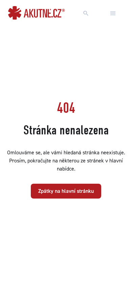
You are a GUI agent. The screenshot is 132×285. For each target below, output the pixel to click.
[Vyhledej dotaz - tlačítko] (86, 13)
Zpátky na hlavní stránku (66, 191)
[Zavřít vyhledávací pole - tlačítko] (113, 13)
